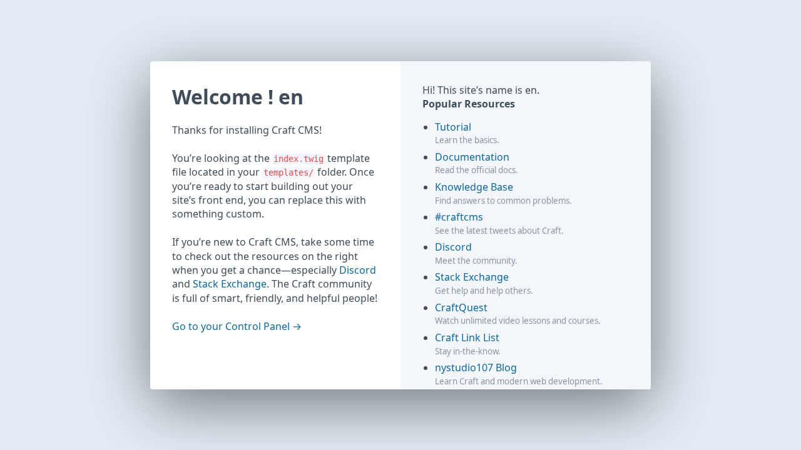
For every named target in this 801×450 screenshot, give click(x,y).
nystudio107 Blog (476, 367)
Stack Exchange (230, 284)
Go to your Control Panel (231, 326)
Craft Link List (467, 337)
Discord (357, 270)
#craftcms (459, 217)
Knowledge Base (474, 187)
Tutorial (453, 127)
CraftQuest (461, 307)
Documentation (472, 157)
